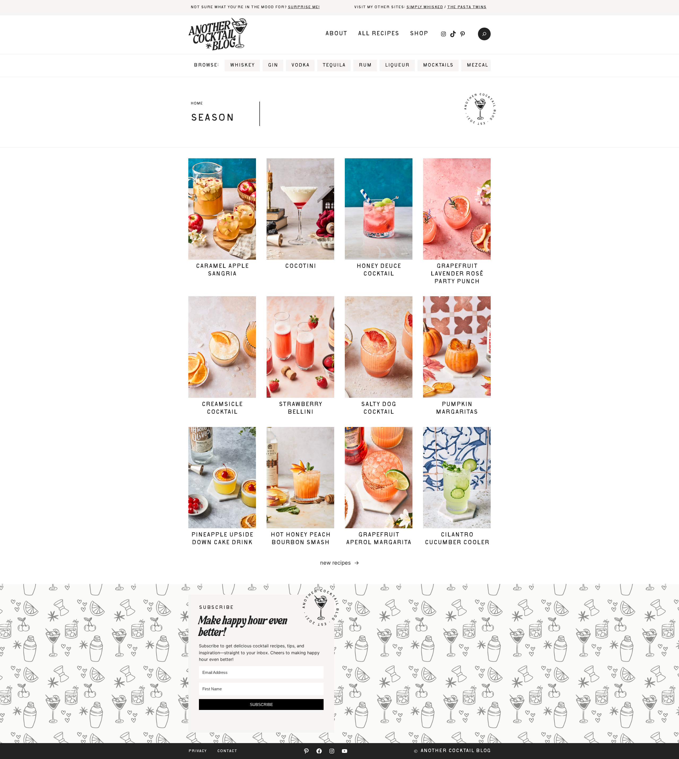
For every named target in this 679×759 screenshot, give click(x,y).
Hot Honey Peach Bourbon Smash (300, 539)
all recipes (378, 34)
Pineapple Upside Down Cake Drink (222, 539)
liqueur (397, 65)
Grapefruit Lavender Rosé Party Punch (457, 274)
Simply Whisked (424, 7)
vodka (300, 65)
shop (419, 34)
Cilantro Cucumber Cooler (457, 539)
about (336, 34)
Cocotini (300, 266)
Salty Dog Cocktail (378, 408)
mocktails (438, 65)
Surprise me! (304, 7)
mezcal (477, 65)
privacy (197, 751)
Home (196, 104)
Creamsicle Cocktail (222, 408)
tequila (334, 65)
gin (273, 65)
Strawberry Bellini (300, 408)
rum (365, 65)
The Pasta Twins (466, 7)
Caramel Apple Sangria (222, 270)
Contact (227, 751)
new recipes (339, 563)
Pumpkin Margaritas (457, 408)
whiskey (242, 65)
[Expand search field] (484, 34)
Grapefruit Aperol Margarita (378, 539)
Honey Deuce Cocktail (378, 270)
